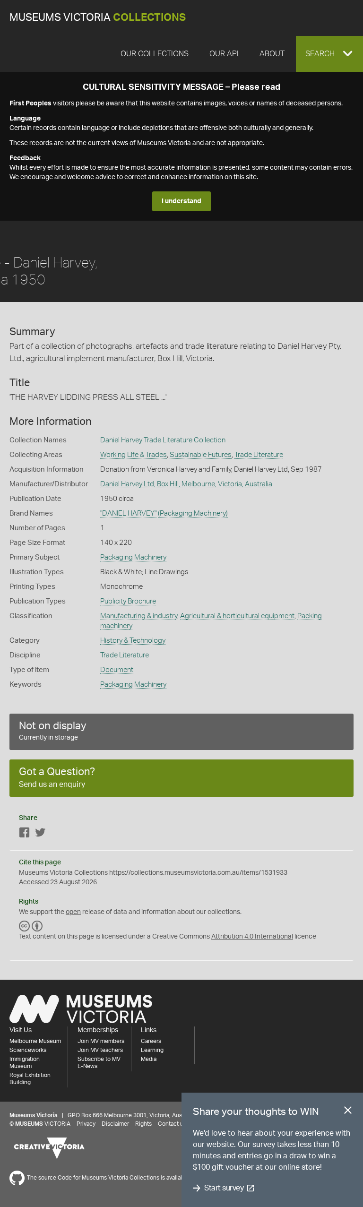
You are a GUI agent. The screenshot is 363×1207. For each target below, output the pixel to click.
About (272, 54)
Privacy (86, 1124)
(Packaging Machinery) (193, 513)
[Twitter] (40, 834)
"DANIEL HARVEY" (128, 513)
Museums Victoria (97, 18)
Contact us (172, 1124)
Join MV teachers (100, 1050)
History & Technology (132, 640)
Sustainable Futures (201, 454)
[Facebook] (24, 834)
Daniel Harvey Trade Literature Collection (162, 440)
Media (148, 1059)
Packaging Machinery (133, 557)
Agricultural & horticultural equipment (237, 616)
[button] (329, 54)
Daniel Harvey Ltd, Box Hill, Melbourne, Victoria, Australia (186, 484)
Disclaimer (115, 1124)
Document (116, 669)
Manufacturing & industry (138, 616)
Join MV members (101, 1041)
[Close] (348, 1112)
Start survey (223, 1188)
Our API (224, 54)
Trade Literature (258, 454)
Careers (151, 1041)
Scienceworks (27, 1050)
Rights (143, 1124)
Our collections (155, 54)
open (73, 912)
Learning (152, 1050)
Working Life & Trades (133, 454)
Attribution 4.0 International (252, 936)
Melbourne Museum (35, 1041)
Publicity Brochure (128, 601)
